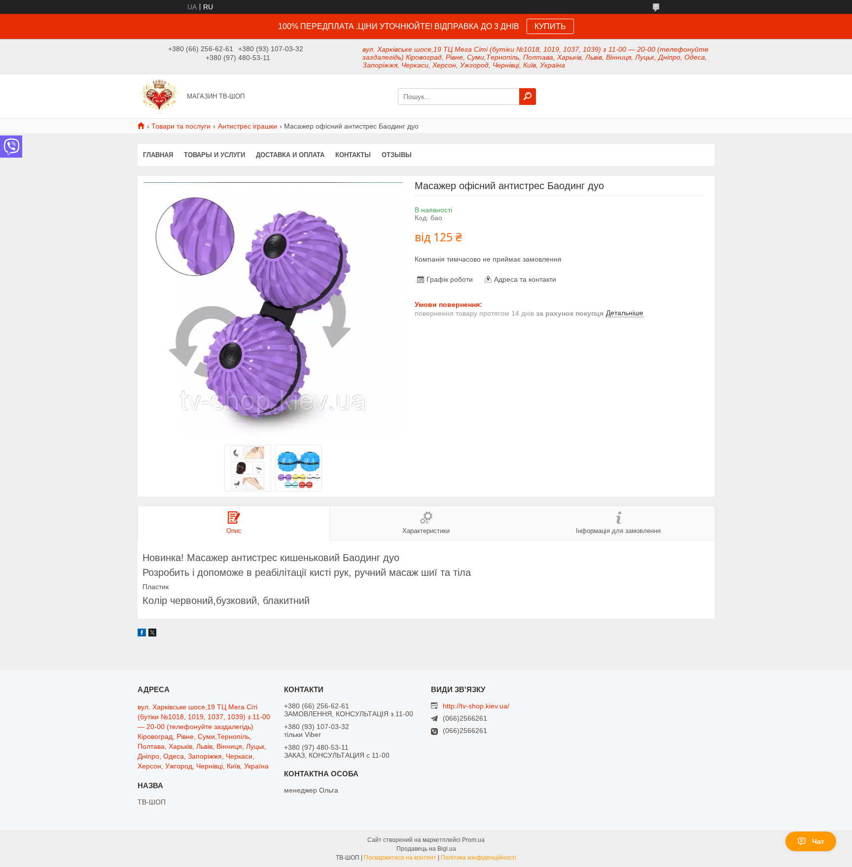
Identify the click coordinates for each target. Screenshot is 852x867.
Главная (158, 155)
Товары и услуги (214, 155)
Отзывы (397, 155)
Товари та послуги (181, 126)
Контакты (353, 155)
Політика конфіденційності (478, 857)
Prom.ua (473, 839)
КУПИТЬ (550, 26)
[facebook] (142, 634)
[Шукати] (527, 96)
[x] (152, 634)
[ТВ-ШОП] (159, 96)
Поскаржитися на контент (400, 857)
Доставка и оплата (290, 155)
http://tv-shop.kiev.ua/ (476, 706)
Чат (818, 841)
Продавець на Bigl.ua (426, 848)
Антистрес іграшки (247, 126)
